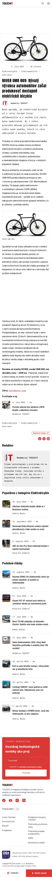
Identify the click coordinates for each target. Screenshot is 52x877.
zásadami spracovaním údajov (30, 767)
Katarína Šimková (20, 553)
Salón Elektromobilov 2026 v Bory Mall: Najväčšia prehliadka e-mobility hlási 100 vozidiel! (30, 645)
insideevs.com (17, 390)
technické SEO (9, 866)
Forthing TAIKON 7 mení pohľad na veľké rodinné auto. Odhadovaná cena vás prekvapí (30, 690)
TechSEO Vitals (30, 866)
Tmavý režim (8, 809)
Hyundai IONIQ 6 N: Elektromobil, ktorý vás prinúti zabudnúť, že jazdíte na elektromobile (30, 580)
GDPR (30, 838)
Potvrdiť (26, 773)
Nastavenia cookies (36, 843)
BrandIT (5, 826)
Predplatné (7, 830)
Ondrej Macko (18, 513)
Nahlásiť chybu (39, 433)
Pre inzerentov (8, 821)
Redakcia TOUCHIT (19, 103)
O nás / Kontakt (8, 817)
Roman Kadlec (18, 629)
